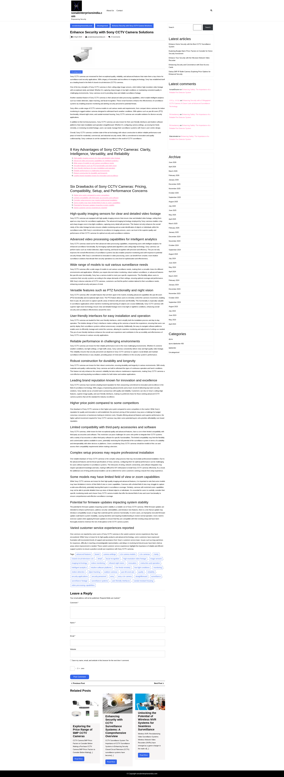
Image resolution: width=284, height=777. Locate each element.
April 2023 (172, 324)
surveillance (156, 576)
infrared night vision (116, 563)
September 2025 (175, 197)
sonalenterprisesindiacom (96, 37)
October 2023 (174, 298)
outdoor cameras (110, 572)
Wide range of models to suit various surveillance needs (94, 163)
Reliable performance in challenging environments (92, 171)
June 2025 (172, 210)
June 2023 (172, 315)
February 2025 (174, 228)
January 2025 (174, 232)
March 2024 (173, 276)
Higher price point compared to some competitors (91, 195)
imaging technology (79, 563)
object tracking (94, 572)
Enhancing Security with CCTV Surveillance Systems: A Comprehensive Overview (115, 726)
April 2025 (172, 219)
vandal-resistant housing (143, 581)
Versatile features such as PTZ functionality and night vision (95, 166)
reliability (151, 572)
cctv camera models (127, 554)
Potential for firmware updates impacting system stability (94, 205)
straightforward (141, 576)
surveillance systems (100, 581)
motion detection (78, 572)
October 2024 (174, 245)
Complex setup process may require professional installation (95, 200)
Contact (119, 11)
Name (73, 623)
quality (140, 572)
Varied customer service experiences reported (90, 208)
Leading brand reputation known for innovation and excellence (96, 176)
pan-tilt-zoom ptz (127, 572)
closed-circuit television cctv (83, 559)
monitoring (158, 568)
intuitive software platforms (101, 568)
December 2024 (174, 236)
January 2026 (174, 180)
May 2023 (172, 320)
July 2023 (172, 311)
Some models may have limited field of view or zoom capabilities (97, 203)
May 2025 (172, 215)
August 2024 (173, 254)
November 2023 (174, 293)
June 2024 (172, 263)
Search (171, 27)
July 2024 (172, 258)
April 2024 (172, 271)
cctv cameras (144, 554)
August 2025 (173, 202)
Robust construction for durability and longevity (90, 173)
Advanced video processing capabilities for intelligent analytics (96, 161)
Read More (79, 759)
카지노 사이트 (174, 100)
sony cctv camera (125, 576)
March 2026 (173, 171)
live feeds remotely (123, 568)
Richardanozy (174, 114)
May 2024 (172, 267)
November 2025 (174, 188)
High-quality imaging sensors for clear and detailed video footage (97, 158)
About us (110, 11)
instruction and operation (150, 563)
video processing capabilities (83, 585)
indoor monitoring (98, 563)
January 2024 (174, 285)
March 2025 (173, 223)
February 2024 (174, 280)
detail (100, 559)
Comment (74, 603)
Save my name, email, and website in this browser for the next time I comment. (100, 660)
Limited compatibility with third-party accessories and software (96, 198)
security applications (80, 576)
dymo (171, 339)
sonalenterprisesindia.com (82, 26)
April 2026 (172, 167)
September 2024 (175, 250)
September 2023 (175, 302)
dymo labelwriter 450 (176, 344)
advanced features (83, 554)
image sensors (156, 559)
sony (112, 576)
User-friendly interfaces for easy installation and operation (94, 168)
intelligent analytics (79, 568)
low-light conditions (142, 568)
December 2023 (174, 289)
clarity (156, 554)
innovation (132, 563)
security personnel (99, 576)
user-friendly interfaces (121, 581)
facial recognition (112, 559)
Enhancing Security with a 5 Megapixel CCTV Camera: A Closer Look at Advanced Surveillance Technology (189, 103)
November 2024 (174, 241)
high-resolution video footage (134, 559)
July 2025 (172, 206)
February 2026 (174, 175)
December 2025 (174, 184)
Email (72, 636)
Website (73, 649)
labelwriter (172, 348)
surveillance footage (80, 581)
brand (97, 554)
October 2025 (174, 193)
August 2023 (173, 306)
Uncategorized (102, 26)
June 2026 (172, 162)
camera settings (109, 554)
